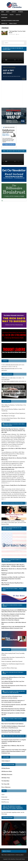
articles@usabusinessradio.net (12, 364)
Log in (2, 794)
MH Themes (22, 859)
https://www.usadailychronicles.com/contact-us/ (15, 381)
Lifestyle (18, 14)
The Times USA (20, 736)
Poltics (12, 14)
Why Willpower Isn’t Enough (8, 415)
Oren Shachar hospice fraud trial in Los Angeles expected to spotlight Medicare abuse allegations (13, 741)
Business (20, 11)
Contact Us (4, 23)
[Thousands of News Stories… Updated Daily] (14, 601)
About (7, 11)
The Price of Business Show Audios (10, 20)
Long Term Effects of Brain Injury (9, 668)
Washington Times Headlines (11, 692)
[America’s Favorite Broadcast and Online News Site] (14, 556)
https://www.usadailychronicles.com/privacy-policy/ (12, 854)
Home (2, 11)
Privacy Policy (13, 23)
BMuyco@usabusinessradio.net (8, 368)
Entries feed (4, 797)
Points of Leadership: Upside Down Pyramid (11, 661)
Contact (14, 11)
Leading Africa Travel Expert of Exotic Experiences (13, 413)
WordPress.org (5, 802)
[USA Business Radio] (14, 844)
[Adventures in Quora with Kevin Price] (14, 519)
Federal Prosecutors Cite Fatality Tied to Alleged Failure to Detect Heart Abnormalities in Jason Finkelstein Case (13, 751)
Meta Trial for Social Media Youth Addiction (12, 723)
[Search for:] (14, 43)
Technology (4, 14)
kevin (18, 34)
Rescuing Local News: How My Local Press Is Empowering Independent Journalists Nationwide (13, 578)
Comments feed (5, 799)
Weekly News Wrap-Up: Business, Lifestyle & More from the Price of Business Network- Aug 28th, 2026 (13, 430)
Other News (4, 17)
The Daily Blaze (5, 780)
